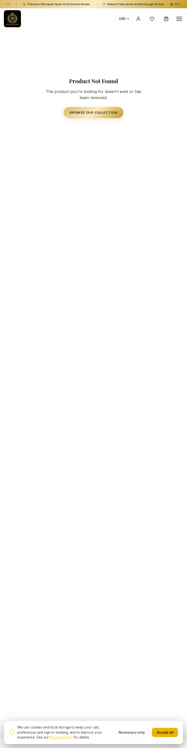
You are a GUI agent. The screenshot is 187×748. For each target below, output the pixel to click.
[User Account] (138, 18)
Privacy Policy (61, 737)
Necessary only (132, 732)
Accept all (165, 732)
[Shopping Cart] (166, 19)
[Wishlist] (152, 19)
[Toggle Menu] (179, 19)
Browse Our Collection (93, 112)
